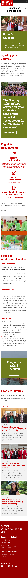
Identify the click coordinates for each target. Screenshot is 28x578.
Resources (15, 575)
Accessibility (4, 575)
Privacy (10, 575)
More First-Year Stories (8, 406)
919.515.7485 (8, 547)
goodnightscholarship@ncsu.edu (12, 546)
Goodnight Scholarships (14, 9)
